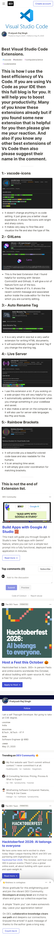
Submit (11, 587)
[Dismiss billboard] (50, 882)
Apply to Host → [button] (12, 684)
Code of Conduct (19, 596)
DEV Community (25, 755)
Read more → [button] (11, 558)
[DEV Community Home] (10, 3)
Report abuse (36, 596)
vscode (7, 59)
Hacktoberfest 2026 (12, 860)
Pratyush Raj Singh (18, 33)
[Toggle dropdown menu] (50, 497)
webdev (17, 59)
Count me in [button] (11, 931)
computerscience (34, 59)
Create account (43, 3)
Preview (25, 587)
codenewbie (9, 64)
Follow (27, 708)
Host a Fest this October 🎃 (25, 662)
